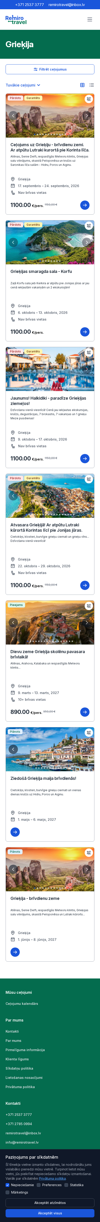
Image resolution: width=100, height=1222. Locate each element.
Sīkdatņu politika (19, 1068)
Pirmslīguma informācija (25, 1050)
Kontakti (12, 1031)
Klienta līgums (17, 1059)
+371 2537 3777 (29, 4)
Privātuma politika (52, 1178)
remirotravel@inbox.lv (67, 4)
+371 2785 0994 (19, 1124)
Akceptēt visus (50, 1213)
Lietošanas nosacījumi (24, 1078)
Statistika (76, 1185)
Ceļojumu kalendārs (22, 1004)
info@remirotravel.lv (22, 1142)
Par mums (13, 1041)
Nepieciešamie (22, 1185)
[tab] (34, 134)
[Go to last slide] (13, 115)
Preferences (52, 1185)
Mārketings (19, 1192)
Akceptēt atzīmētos (50, 1203)
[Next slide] (86, 115)
